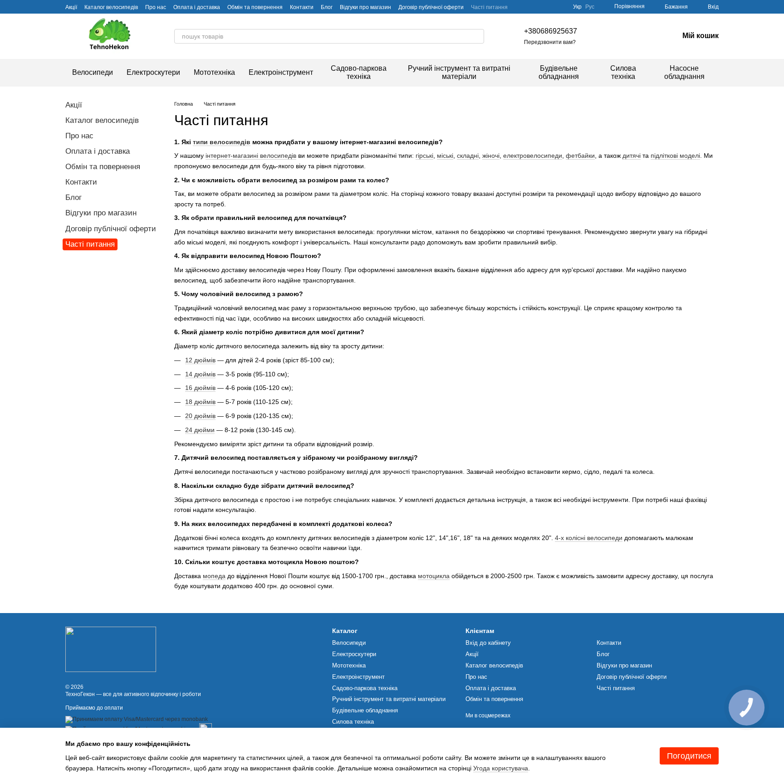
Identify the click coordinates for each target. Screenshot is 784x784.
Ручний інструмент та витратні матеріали (459, 72)
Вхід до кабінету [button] (488, 642)
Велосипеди (92, 72)
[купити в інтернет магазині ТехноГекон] (110, 649)
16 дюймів (200, 387)
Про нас (155, 7)
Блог (327, 7)
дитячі (631, 155)
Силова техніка (623, 72)
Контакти (302, 7)
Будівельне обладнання (559, 72)
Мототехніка (214, 72)
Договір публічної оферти (431, 7)
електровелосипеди (532, 155)
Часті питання (489, 7)
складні (468, 155)
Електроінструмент (281, 72)
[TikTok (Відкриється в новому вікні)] (608, 36)
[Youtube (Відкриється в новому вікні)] (629, 36)
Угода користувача (500, 768)
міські (445, 155)
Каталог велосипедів (111, 7)
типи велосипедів (221, 142)
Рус (589, 7)
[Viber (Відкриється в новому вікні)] (651, 36)
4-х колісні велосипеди (588, 537)
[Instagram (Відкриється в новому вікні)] (597, 36)
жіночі (491, 155)
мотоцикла (434, 575)
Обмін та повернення (255, 7)
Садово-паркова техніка (359, 72)
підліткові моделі (675, 155)
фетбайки (580, 155)
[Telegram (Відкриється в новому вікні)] (640, 36)
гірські (424, 155)
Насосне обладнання (684, 72)
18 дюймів (200, 401)
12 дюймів (200, 360)
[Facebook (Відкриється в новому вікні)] (618, 36)
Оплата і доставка (196, 7)
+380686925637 (550, 31)
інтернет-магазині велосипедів (251, 155)
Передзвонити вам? (550, 42)
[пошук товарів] (477, 36)
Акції (71, 7)
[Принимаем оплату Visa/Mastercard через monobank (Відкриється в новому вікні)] (136, 719)
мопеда (214, 575)
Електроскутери (153, 72)
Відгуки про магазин (365, 7)
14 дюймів (200, 374)
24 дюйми (200, 429)
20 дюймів (200, 415)
